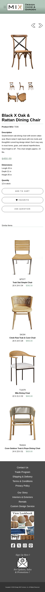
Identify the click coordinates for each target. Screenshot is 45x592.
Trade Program (22, 472)
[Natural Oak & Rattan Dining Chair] (33, 25)
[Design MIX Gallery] (21, 7)
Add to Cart (22, 191)
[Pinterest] (31, 546)
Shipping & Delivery (22, 476)
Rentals (22, 501)
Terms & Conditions (23, 481)
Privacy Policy (22, 485)
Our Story (23, 492)
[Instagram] (25, 546)
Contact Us (22, 467)
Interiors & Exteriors (22, 497)
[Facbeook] (13, 546)
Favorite (23, 200)
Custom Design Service (22, 506)
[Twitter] (19, 546)
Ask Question (22, 209)
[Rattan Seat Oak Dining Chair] (40, 25)
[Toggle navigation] (5, 7)
